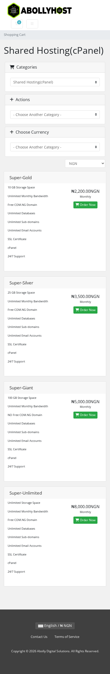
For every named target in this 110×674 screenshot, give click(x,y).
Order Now (87, 204)
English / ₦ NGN (57, 625)
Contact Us (39, 637)
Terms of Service (66, 637)
